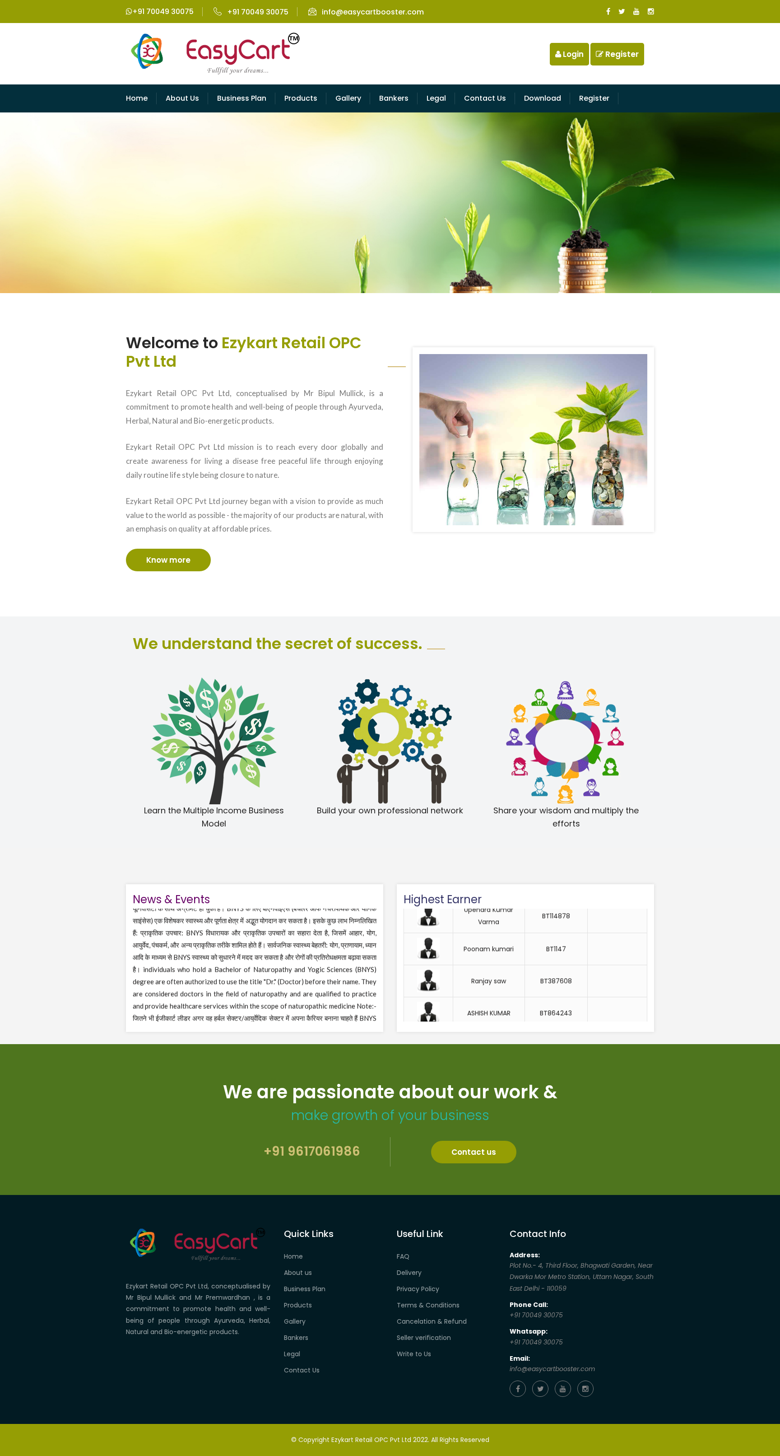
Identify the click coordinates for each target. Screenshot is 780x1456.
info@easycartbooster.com (373, 12)
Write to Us (414, 1353)
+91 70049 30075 (163, 11)
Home (137, 98)
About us (298, 1272)
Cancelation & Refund (432, 1321)
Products (300, 98)
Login (572, 54)
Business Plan (241, 98)
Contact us (485, 98)
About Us (182, 98)
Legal (436, 98)
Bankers (394, 98)
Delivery (409, 1272)
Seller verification (424, 1337)
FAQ (403, 1256)
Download (542, 98)
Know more (168, 560)
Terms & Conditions (428, 1305)
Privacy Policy (418, 1288)
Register (621, 54)
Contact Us (302, 1370)
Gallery (348, 98)
